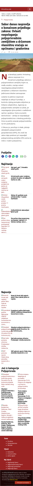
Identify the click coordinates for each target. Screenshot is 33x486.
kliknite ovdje (14, 479)
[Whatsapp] (13, 157)
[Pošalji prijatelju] (21, 157)
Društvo (10, 441)
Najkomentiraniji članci (15, 464)
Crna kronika (12, 454)
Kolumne (11, 452)
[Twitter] (6, 157)
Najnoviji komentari (14, 466)
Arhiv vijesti (11, 456)
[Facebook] (2, 157)
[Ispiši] (25, 157)
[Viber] (9, 157)
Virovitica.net (6, 9)
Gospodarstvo (12, 443)
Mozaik (10, 445)
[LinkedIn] (16, 157)
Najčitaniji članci (13, 462)
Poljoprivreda (8, 20)
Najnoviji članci (12, 468)
